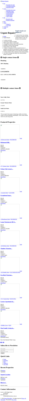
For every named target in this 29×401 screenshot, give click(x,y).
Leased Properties (10, 12)
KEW (10, 325)
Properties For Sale (10, 5)
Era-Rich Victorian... (7, 275)
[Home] (5, 1)
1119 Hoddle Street (5, 272)
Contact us (5, 26)
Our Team (8, 25)
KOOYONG (13, 298)
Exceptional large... (6, 195)
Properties (5, 360)
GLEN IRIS (11, 192)
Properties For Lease (10, 10)
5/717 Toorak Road (5, 298)
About (4, 23)
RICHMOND (13, 139)
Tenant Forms (9, 15)
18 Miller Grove (4, 325)
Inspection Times (10, 7)
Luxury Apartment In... (7, 301)
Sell (4, 17)
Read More (3, 150)
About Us (8, 24)
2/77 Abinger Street (5, 166)
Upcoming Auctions (10, 6)
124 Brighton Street (5, 245)
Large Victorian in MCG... (8, 222)
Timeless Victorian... (6, 248)
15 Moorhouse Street (5, 219)
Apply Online (9, 16)
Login (4, 28)
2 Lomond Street (4, 192)
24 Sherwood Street (5, 139)
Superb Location (5, 374)
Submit (2, 353)
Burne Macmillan (8, 398)
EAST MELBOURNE (15, 272)
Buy (4, 3)
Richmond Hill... (5, 142)
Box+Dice (14, 399)
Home (4, 36)
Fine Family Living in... (7, 328)
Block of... (3, 382)
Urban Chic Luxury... (7, 169)
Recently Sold (9, 19)
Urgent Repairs (9, 13)
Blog (4, 21)
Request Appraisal (10, 20)
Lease (4, 8)
